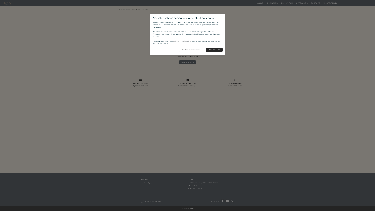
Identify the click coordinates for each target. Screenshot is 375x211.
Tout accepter (214, 50)
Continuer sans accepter (191, 50)
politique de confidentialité (182, 41)
